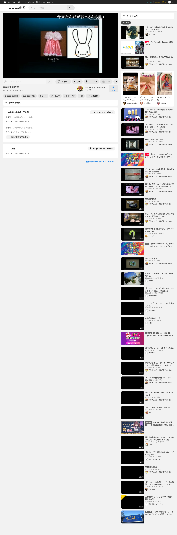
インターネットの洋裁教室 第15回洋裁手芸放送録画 (159, 111)
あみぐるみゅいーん (152, 318)
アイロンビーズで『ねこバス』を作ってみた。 (159, 304)
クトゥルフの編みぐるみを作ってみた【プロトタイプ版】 (159, 28)
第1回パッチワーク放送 (154, 139)
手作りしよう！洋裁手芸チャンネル (95, 88)
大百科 (32, 2)
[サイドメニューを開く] (5, 7)
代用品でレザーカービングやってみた (159, 348)
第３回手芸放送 (151, 258)
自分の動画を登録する (19, 137)
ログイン (150, 2)
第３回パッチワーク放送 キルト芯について (159, 393)
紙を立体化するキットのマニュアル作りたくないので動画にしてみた (159, 438)
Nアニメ (43, 2)
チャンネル (25, 2)
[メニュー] (115, 81)
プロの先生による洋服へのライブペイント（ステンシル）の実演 (159, 125)
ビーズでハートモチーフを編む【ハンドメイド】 (147, 98)
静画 (13, 2)
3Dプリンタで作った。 (164, 98)
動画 (9, 2)
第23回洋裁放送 (151, 467)
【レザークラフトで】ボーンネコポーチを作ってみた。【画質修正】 (159, 289)
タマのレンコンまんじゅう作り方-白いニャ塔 (130, 98)
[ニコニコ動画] (17, 7)
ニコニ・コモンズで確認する (102, 112)
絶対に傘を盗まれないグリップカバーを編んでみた (159, 230)
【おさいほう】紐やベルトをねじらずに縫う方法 (159, 453)
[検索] (71, 7)
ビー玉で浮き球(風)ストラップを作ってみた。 (159, 274)
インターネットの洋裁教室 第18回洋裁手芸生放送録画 (159, 170)
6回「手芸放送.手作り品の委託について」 (159, 58)
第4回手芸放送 (150, 199)
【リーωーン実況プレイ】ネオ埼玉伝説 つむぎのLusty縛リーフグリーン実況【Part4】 (159, 483)
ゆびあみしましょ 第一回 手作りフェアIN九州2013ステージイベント (159, 364)
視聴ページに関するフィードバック (102, 182)
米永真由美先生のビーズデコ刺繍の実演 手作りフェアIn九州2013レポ (159, 185)
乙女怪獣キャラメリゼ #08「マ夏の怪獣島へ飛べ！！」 (159, 498)
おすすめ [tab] (126, 22)
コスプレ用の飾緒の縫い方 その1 (158, 378)
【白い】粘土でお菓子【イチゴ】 (157, 407)
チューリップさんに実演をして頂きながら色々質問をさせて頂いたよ (159, 215)
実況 (37, 2)
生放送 (18, 2)
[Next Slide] (113, 159)
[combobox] (47, 7)
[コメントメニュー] (170, 15)
